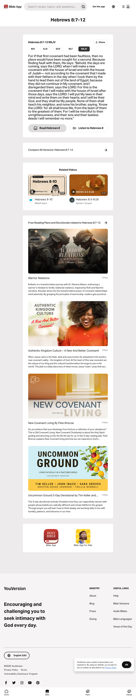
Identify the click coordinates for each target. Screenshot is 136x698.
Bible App (51, 545)
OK (126, 664)
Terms (24, 669)
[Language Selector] (113, 6)
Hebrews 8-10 (47, 199)
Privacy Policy (11, 669)
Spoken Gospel (84, 203)
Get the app (99, 6)
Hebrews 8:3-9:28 (91, 199)
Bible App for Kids (83, 545)
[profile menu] (125, 6)
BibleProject (41, 203)
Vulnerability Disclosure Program (20, 673)
